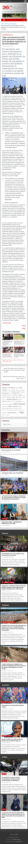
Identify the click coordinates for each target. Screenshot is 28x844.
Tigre (10, 361)
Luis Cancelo (4, 406)
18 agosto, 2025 (5, 742)
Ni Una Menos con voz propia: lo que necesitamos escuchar (13, 554)
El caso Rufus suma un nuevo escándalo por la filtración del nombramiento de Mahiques (11, 779)
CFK (10, 392)
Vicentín (7, 414)
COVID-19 (15, 394)
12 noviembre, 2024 (6, 632)
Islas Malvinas (20, 360)
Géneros (5, 533)
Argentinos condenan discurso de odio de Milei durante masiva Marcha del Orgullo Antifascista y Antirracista (14, 587)
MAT (14, 408)
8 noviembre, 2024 (6, 670)
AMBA (17, 387)
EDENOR (13, 397)
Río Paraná (15, 410)
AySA (9, 390)
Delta (20, 395)
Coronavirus (5, 394)
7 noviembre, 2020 (6, 46)
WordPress (19, 841)
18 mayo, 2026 (5, 525)
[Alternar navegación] (4, 20)
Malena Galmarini (13, 406)
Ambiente (5, 605)
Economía (5, 685)
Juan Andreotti (8, 404)
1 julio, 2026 (4, 475)
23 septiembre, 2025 (6, 708)
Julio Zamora (5, 361)
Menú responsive (25, 1)
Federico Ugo (18, 397)
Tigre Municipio (6, 35)
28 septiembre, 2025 (6, 557)
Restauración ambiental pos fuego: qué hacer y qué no (13, 377)
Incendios (13, 401)
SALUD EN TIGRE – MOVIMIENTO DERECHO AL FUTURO (12, 522)
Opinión (10, 701)
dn (12, 46)
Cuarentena (15, 395)
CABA (17, 390)
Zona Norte (6, 430)
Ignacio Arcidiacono (11, 360)
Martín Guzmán (9, 408)
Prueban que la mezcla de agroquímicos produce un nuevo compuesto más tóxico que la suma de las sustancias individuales (14, 628)
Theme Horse (16, 839)
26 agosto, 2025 (5, 819)
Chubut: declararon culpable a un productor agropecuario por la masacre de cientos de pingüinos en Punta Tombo (14, 666)
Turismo (3, 414)
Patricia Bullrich (9, 410)
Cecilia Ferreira (5, 392)
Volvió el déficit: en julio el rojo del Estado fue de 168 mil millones (12, 740)
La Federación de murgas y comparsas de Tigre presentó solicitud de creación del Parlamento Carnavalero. (14, 497)
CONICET (23, 392)
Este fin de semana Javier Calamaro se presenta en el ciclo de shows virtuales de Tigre (14, 370)
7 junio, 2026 (5, 501)
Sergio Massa (11, 412)
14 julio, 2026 (5, 451)
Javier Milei (18, 401)
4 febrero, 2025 (5, 590)
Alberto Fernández (8, 388)
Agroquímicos (5, 622)
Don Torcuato (8, 397)
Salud (20, 410)
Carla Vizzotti (21, 390)
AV (2, 446)
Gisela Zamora (12, 399)
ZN (12, 35)
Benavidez (13, 390)
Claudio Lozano (15, 392)
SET (17, 412)
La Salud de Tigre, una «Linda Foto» (12, 473)
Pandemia (4, 410)
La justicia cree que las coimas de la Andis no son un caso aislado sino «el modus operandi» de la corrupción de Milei (13, 815)
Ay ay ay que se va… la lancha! (11, 450)
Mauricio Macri (18, 408)
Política (12, 582)
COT (11, 393)
